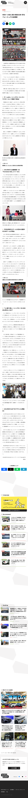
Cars (6, 752)
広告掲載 (11, 789)
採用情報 (2, 791)
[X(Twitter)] (22, 776)
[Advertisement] (14, 576)
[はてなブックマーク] (13, 23)
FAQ (7, 791)
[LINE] (10, 23)
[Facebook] (3, 23)
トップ (2, 752)
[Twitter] (7, 23)
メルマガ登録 (14, 768)
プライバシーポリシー (19, 789)
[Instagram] (25, 776)
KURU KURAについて (5, 789)
